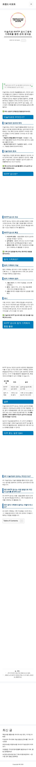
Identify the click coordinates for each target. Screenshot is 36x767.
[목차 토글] (21, 520)
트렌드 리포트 (9, 4)
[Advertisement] (18, 63)
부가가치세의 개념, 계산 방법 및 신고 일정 (19, 673)
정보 (18, 671)
